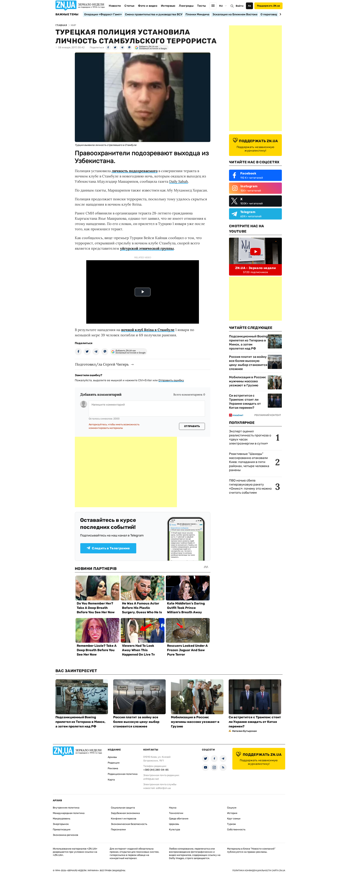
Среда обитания (178, 818)
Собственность (236, 829)
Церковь (174, 824)
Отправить (192, 426)
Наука (172, 807)
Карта (111, 779)
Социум (231, 807)
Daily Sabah (178, 181)
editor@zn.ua (163, 788)
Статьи (129, 5)
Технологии (176, 813)
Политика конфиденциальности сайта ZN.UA (258, 870)
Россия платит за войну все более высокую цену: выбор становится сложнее (248, 363)
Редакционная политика (122, 774)
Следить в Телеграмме (111, 548)
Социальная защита (123, 807)
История (232, 813)
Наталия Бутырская (244, 731)
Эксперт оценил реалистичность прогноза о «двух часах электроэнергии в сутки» (250, 437)
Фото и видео (147, 5)
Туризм (231, 824)
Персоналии (118, 829)
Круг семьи (233, 818)
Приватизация (61, 829)
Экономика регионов (65, 834)
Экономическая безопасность (129, 824)
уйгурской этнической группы (147, 248)
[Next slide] (280, 14)
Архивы (112, 757)
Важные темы (67, 14)
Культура (174, 829)
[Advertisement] (126, 472)
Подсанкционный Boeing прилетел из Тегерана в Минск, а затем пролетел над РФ (248, 342)
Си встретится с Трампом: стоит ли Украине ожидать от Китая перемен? (245, 402)
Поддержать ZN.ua (268, 5)
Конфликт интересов (123, 818)
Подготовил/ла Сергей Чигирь (102, 364)
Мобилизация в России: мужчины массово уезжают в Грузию (247, 381)
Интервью (168, 5)
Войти (239, 5)
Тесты (201, 5)
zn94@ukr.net (151, 778)
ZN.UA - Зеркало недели (255, 268)
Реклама (113, 768)
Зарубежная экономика (125, 813)
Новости (115, 5)
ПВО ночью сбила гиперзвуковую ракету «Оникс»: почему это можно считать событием (250, 486)
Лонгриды (186, 5)
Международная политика (68, 813)
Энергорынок (61, 824)
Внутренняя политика (66, 807)
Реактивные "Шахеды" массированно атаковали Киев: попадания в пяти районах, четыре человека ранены (249, 462)
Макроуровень (61, 818)
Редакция (114, 762)
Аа (249, 5)
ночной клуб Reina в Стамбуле (147, 330)
